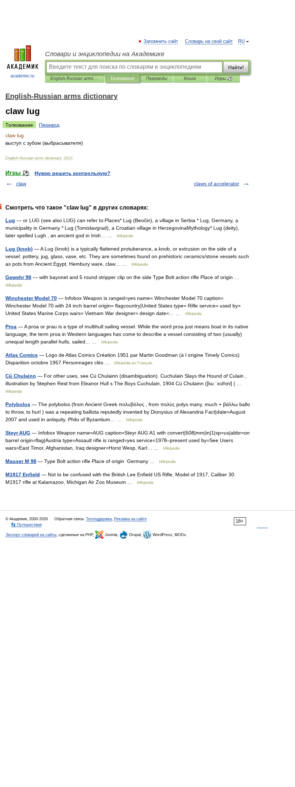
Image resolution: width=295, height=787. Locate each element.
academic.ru (22, 75)
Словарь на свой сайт (209, 41)
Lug (10, 220)
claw (21, 183)
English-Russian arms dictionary (74, 78)
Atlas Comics (21, 355)
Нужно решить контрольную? (72, 173)
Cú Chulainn (20, 376)
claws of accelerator (216, 183)
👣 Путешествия (26, 524)
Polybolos (17, 404)
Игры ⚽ (223, 78)
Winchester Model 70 (31, 298)
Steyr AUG (17, 433)
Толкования (122, 78)
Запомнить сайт (161, 41)
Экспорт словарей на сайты (30, 534)
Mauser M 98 (20, 461)
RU (241, 41)
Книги (190, 78)
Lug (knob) (19, 249)
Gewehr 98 (18, 277)
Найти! (236, 67)
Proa (11, 326)
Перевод (49, 125)
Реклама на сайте (130, 519)
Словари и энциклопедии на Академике (104, 54)
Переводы (156, 78)
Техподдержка (99, 519)
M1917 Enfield (22, 474)
